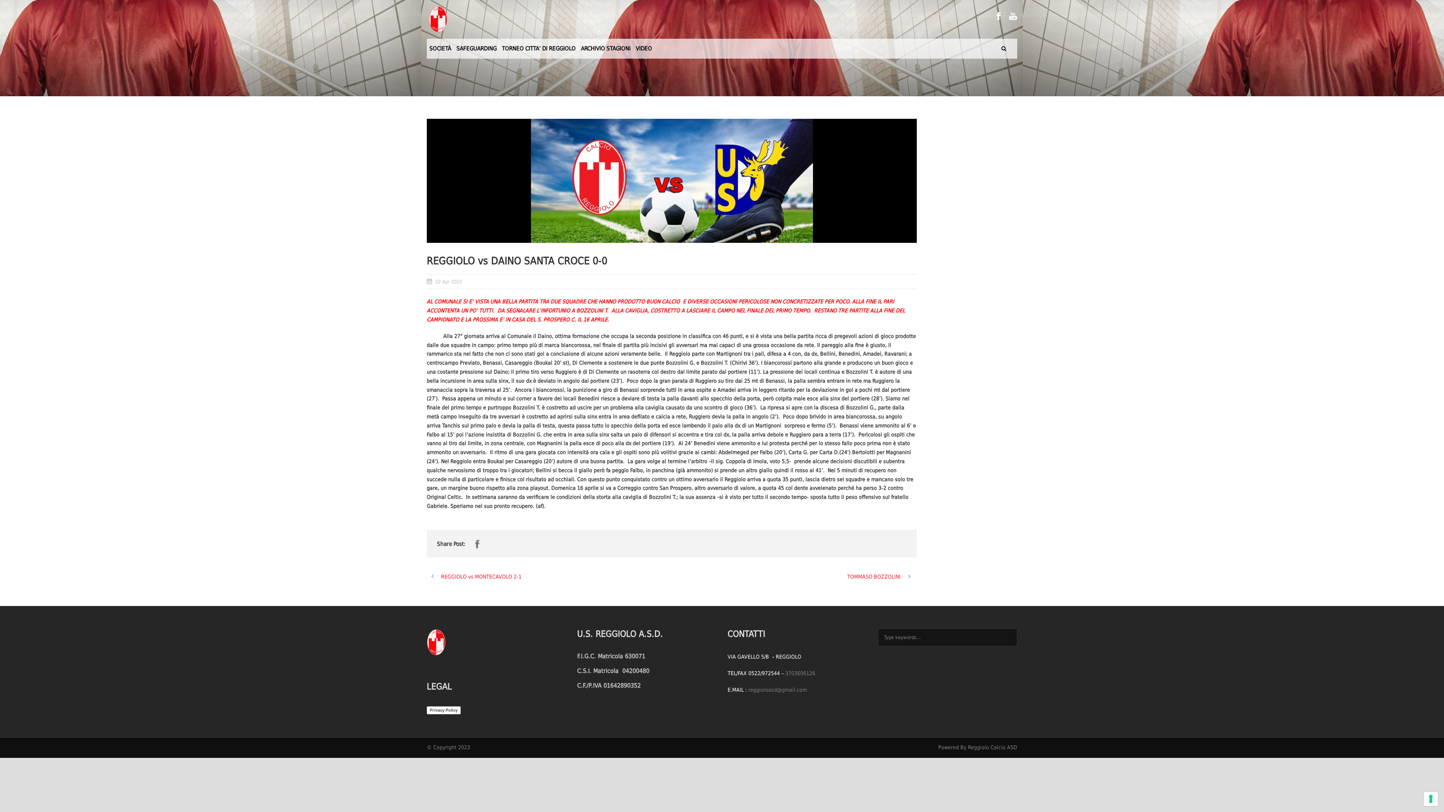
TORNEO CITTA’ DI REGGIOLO (539, 48)
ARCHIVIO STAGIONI (606, 48)
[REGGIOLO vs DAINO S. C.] (672, 181)
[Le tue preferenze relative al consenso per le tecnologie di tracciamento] (1431, 799)
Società (440, 48)
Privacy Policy (444, 710)
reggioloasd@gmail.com (777, 690)
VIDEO (644, 48)
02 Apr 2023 (448, 282)
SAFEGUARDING (477, 48)
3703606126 (800, 673)
